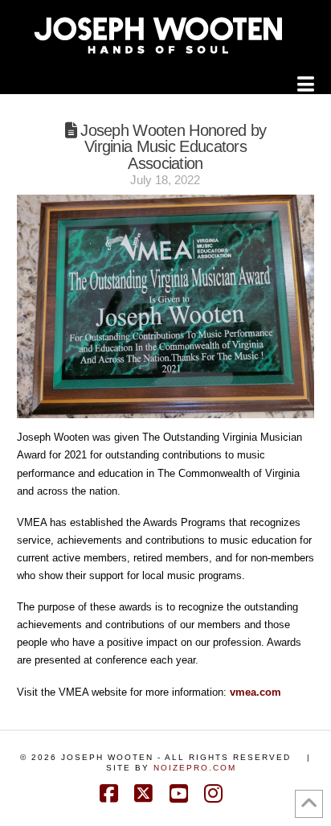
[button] (305, 84)
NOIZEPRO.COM (194, 767)
